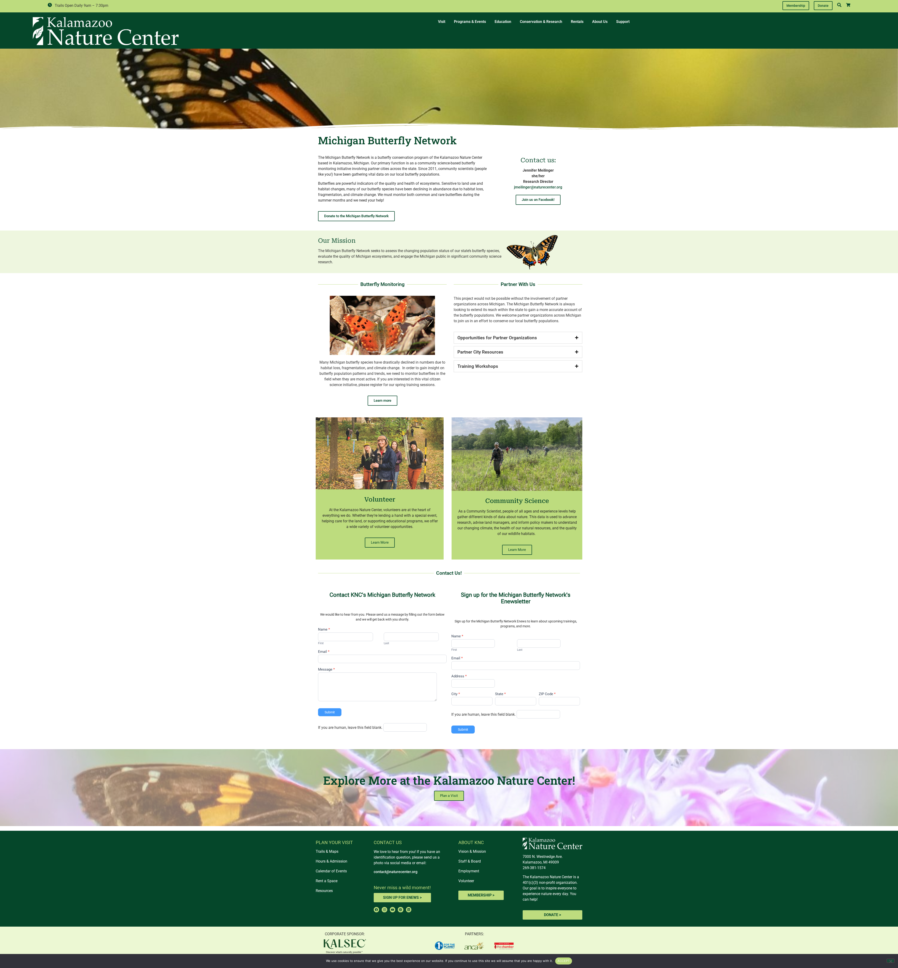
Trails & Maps (327, 851)
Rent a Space (326, 881)
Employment (468, 871)
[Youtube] (392, 909)
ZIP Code (547, 694)
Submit (330, 712)
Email (324, 652)
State (500, 694)
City (455, 694)
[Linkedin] (408, 909)
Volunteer (466, 881)
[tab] (518, 337)
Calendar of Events (331, 871)
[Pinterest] (400, 909)
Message (326, 670)
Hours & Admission (331, 861)
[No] (890, 961)
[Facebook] (376, 909)
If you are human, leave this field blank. (350, 728)
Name (324, 630)
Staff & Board (469, 861)
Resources (324, 891)
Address (459, 676)
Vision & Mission (472, 851)
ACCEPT (564, 961)
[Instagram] (384, 909)
